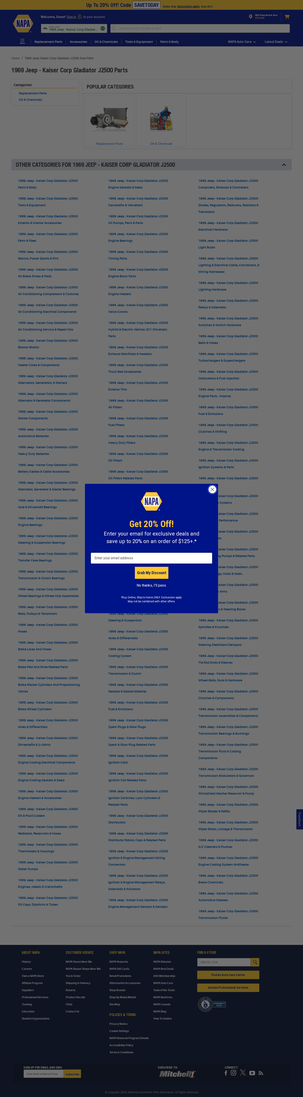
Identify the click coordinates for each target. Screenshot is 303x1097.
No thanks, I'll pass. (152, 585)
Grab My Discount (151, 572)
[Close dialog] (212, 489)
